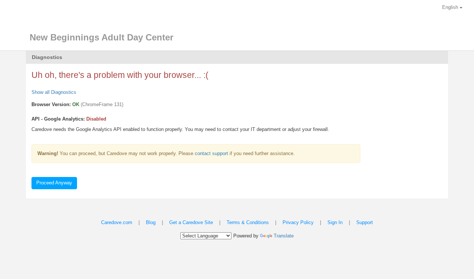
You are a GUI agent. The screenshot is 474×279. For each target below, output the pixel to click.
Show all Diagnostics (53, 92)
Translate (284, 236)
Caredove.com (116, 222)
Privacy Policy (298, 222)
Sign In (335, 222)
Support (364, 222)
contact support (211, 153)
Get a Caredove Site (191, 222)
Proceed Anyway (54, 183)
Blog (151, 222)
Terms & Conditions (248, 222)
